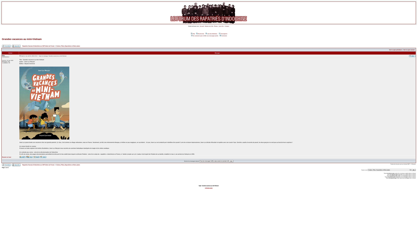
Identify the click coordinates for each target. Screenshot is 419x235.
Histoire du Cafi (209, 26)
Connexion (224, 35)
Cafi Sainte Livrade (208, 188)
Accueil (202, 26)
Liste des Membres (212, 33)
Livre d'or (221, 26)
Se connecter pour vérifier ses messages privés (205, 35)
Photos (216, 26)
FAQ (193, 33)
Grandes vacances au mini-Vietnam (22, 39)
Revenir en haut (6, 157)
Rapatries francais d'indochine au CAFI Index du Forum (38, 46)
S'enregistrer (224, 33)
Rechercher (201, 33)
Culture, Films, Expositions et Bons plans (68, 46)
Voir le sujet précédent (395, 49)
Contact (227, 26)
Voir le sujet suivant (409, 49)
